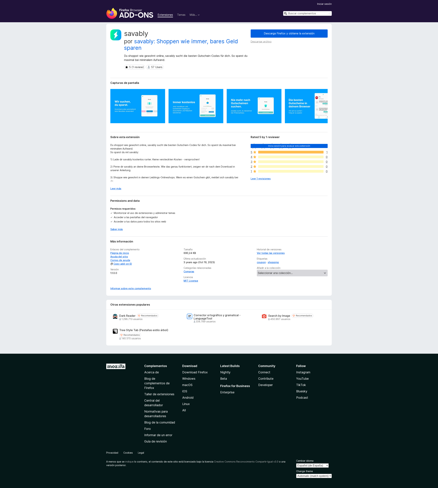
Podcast (302, 397)
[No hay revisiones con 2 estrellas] (291, 166)
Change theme (304, 471)
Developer (265, 385)
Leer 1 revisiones (261, 178)
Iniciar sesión (324, 3)
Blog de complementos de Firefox (157, 383)
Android (188, 397)
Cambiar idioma (304, 460)
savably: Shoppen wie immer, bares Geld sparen (181, 44)
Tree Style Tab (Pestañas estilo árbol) (143, 330)
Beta (223, 378)
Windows (188, 378)
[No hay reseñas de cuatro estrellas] (291, 157)
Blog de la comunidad (159, 422)
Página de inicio (119, 253)
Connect (264, 372)
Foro (147, 429)
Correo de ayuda (120, 260)
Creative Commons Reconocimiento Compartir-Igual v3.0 (246, 461)
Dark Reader (127, 315)
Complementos (155, 366)
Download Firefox (195, 372)
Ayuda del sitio (119, 256)
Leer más (115, 188)
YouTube (302, 378)
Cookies (128, 452)
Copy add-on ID (122, 263)
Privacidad (112, 452)
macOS (187, 385)
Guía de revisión (155, 441)
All (184, 410)
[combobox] (307, 13)
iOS (184, 391)
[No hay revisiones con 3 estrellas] (291, 161)
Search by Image (279, 315)
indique (129, 461)
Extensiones (165, 14)
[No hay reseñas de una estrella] (291, 171)
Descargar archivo (261, 41)
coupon (261, 262)
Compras (189, 271)
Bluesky (301, 391)
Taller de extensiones (159, 394)
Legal (141, 452)
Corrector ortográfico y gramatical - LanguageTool (217, 317)
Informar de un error (158, 435)
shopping (273, 262)
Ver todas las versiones (271, 253)
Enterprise (227, 392)
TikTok (301, 385)
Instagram (303, 372)
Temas (181, 14)
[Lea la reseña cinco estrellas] (291, 152)
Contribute (265, 378)
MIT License (191, 280)
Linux (186, 404)
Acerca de (151, 372)
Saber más (116, 229)
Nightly (225, 372)
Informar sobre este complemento (130, 288)
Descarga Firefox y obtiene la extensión (289, 33)
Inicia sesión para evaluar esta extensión (289, 146)
